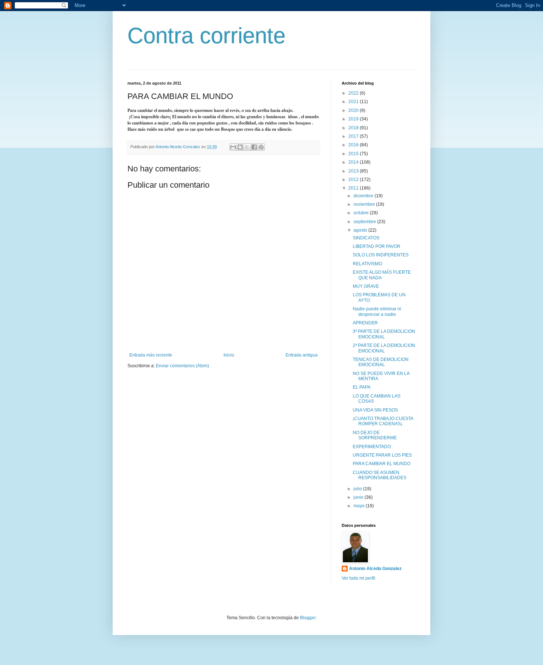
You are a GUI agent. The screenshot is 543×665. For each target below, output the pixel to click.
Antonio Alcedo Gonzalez (375, 568)
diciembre (364, 195)
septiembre (365, 221)
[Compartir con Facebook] (254, 147)
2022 (354, 93)
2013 (354, 171)
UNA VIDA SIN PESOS (375, 410)
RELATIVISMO (367, 263)
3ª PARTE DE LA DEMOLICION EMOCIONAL (384, 334)
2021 (354, 101)
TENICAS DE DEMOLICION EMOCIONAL (381, 362)
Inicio (228, 355)
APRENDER (365, 322)
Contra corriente (206, 35)
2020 (354, 110)
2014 (354, 162)
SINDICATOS (366, 238)
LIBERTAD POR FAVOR (376, 246)
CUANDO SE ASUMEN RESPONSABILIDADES (379, 475)
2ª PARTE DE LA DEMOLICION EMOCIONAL (384, 348)
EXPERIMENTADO (372, 446)
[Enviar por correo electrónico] (233, 147)
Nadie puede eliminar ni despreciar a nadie (377, 311)
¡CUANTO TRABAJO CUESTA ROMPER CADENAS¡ (383, 421)
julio (358, 488)
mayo (360, 505)
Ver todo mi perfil (358, 578)
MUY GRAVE (366, 286)
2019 (354, 119)
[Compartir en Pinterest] (261, 147)
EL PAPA (361, 387)
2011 (354, 188)
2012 (354, 179)
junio (359, 497)
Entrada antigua (302, 355)
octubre (362, 212)
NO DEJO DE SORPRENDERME (375, 435)
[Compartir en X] (247, 147)
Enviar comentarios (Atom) (182, 365)
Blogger (307, 617)
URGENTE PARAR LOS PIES (382, 455)
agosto (361, 230)
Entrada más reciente (150, 355)
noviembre (365, 204)
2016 (354, 144)
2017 (354, 136)
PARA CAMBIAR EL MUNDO (381, 463)
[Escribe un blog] (240, 147)
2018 (354, 127)
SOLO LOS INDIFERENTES (381, 255)
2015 (354, 153)
